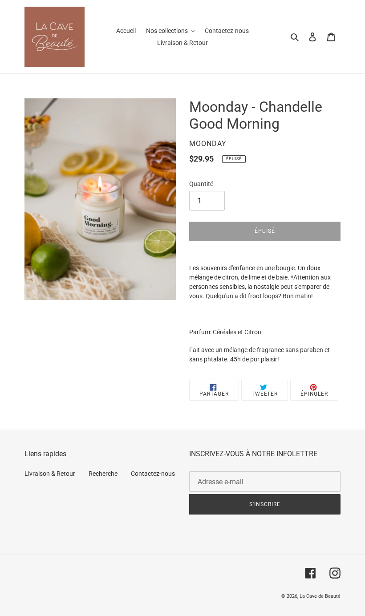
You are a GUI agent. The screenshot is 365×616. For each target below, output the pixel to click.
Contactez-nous (153, 473)
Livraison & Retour (49, 473)
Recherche (103, 473)
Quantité (201, 183)
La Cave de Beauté (320, 596)
